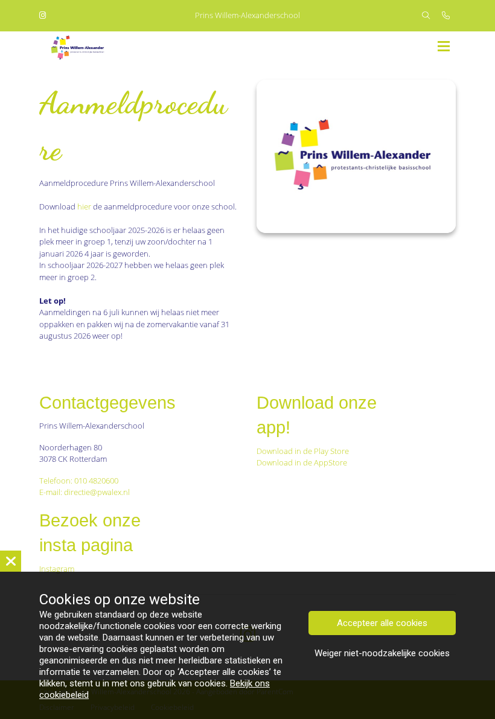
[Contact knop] (446, 16)
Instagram (57, 568)
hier (85, 206)
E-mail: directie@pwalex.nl (84, 492)
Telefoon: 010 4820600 (78, 480)
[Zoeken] (426, 16)
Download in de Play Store (303, 451)
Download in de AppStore (303, 462)
